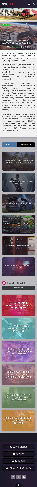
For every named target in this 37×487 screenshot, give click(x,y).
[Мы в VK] (13, 477)
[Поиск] (34, 4)
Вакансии (20, 461)
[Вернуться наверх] (18, 485)
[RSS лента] (24, 477)
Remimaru (15, 47)
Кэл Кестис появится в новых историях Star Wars (18, 182)
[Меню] (29, 4)
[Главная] (8, 4)
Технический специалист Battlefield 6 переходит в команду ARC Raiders (18, 161)
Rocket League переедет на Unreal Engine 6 (18, 203)
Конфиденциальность (20, 468)
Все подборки (18, 288)
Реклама (20, 454)
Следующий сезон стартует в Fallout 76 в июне (19, 224)
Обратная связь (20, 447)
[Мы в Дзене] (18, 477)
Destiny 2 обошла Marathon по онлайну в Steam (18, 266)
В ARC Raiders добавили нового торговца (18, 245)
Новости (5, 24)
